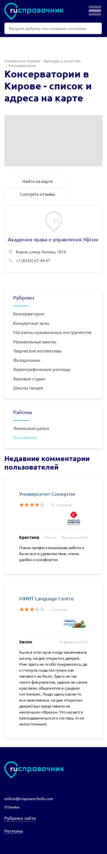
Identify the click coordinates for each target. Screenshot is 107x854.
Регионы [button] (13, 830)
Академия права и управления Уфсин (53, 239)
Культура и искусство (62, 60)
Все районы (25, 437)
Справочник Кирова (22, 60)
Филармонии (26, 360)
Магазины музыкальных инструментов (52, 332)
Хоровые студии (29, 378)
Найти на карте (37, 181)
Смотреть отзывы (37, 194)
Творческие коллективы (37, 350)
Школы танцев (28, 387)
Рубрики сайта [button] (20, 818)
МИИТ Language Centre (46, 598)
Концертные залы (31, 323)
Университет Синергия (47, 494)
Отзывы (12, 806)
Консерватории (29, 313)
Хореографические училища (41, 369)
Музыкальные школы (34, 341)
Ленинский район (31, 428)
